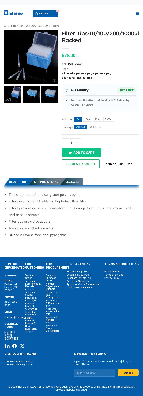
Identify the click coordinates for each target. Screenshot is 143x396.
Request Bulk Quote (118, 164)
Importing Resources (31, 313)
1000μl (108, 119)
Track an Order (29, 276)
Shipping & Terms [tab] (46, 181)
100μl (87, 119)
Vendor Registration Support (53, 286)
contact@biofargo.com (18, 317)
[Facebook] (14, 346)
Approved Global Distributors (52, 328)
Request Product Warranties (31, 306)
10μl (78, 119)
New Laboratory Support (31, 329)
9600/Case (95, 126)
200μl (98, 119)
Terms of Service (113, 274)
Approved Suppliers (78, 281)
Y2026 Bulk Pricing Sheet (18, 364)
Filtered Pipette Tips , (77, 73)
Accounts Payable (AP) (79, 277)
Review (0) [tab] (72, 181)
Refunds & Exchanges (31, 299)
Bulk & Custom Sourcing (30, 320)
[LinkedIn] (7, 346)
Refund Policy (111, 271)
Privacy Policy (111, 277)
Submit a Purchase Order (51, 278)
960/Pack (80, 126)
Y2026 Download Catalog (18, 361)
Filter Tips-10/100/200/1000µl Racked (100, 37)
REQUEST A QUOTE (81, 164)
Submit (128, 372)
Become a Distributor (78, 274)
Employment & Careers (79, 287)
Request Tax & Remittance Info (53, 303)
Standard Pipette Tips (77, 78)
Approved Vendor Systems (51, 320)
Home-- (5, 26)
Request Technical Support (30, 292)
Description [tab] (18, 181)
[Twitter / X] (22, 346)
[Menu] (137, 13)
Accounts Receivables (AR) (53, 311)
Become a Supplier (77, 271)
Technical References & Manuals (33, 283)
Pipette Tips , (102, 73)
